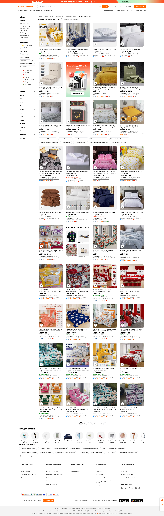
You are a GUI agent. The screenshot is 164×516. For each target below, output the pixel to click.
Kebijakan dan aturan (51, 484)
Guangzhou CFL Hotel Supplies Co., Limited (104, 55)
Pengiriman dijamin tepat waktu (54, 474)
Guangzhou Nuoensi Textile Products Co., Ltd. (132, 218)
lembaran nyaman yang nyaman (29, 452)
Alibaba (40, 16)
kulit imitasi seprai (45, 448)
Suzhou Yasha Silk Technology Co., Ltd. (49, 179)
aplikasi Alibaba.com (111, 500)
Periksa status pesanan (127, 474)
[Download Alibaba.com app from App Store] (124, 500)
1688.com (64, 508)
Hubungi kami (99, 471)
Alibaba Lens (31, 500)
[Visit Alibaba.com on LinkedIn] (126, 488)
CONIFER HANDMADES (99, 219)
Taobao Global (89, 508)
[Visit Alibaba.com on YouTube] (136, 488)
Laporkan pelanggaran (102, 485)
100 (101, 423)
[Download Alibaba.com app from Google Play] (137, 500)
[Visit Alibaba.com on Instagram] (132, 488)
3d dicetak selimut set (82, 138)
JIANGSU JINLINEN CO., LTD (127, 55)
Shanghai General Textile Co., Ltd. (74, 180)
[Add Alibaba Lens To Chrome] (48, 500)
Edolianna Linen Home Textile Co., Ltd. (49, 218)
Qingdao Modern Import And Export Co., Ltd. (50, 132)
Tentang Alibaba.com (27, 464)
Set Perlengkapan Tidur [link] (84, 16)
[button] (100, 6)
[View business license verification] (97, 513)
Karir (22, 477)
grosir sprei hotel (111, 452)
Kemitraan (124, 481)
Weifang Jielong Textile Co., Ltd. (128, 179)
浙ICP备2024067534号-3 (125, 513)
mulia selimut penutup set (60, 448)
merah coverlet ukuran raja (119, 142)
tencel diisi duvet (67, 142)
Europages (107, 508)
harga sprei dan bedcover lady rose (128, 452)
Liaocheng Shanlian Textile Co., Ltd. (129, 94)
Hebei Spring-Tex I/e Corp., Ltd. (101, 132)
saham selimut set (80, 142)
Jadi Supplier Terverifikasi (128, 477)
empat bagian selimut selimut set (120, 138)
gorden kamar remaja (27, 456)
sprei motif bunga (84, 452)
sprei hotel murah (97, 452)
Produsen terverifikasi (77, 468)
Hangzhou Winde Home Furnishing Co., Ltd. (77, 55)
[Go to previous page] (77, 423)
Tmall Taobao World (74, 508)
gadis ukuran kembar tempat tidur (66, 452)
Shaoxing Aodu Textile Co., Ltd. (74, 132)
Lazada (82, 508)
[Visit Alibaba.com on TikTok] (139, 488)
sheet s (104, 448)
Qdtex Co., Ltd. (96, 94)
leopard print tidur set (66, 138)
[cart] (121, 6)
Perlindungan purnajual (52, 477)
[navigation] (27, 220)
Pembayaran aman (51, 468)
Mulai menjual (124, 471)
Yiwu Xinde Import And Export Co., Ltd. (49, 56)
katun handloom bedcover (91, 448)
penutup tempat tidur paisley (29, 448)
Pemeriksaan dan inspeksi (53, 481)
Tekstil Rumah (59, 16)
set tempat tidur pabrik (47, 452)
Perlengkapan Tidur (71, 16)
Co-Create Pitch (25, 471)
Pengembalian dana (101, 477)
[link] (162, 500)
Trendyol (100, 508)
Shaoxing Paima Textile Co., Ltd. (101, 179)
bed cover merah (76, 448)
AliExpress (57, 508)
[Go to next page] (104, 423)
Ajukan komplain (100, 474)
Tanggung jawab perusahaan (28, 474)
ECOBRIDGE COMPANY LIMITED (128, 132)
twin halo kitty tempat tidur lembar (49, 142)
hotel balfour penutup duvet (118, 448)
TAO (95, 508)
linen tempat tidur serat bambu (48, 138)
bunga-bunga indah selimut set (99, 138)
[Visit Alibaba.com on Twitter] (129, 488)
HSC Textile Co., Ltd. (44, 94)
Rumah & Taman (49, 16)
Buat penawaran (75, 471)
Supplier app (84, 500)
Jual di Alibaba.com (126, 468)
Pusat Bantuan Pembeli (102, 468)
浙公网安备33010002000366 (110, 513)
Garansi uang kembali (52, 471)
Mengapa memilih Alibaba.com (29, 468)
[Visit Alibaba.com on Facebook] (122, 488)
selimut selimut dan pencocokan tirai (99, 142)
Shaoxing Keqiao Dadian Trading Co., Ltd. (76, 219)
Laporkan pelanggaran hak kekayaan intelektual (105, 481)
